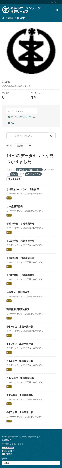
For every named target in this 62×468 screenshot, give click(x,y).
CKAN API (6, 440)
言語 (4, 458)
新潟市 (21, 18)
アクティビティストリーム (22, 117)
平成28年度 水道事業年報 (20, 240)
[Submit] (52, 135)
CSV (9, 198)
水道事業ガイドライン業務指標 (22, 189)
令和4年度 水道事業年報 (19, 395)
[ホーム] (3, 18)
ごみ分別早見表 (14, 206)
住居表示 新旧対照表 (18, 292)
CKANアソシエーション (13, 443)
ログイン (54, 2)
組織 (10, 18)
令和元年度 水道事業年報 (20, 377)
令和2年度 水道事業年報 (19, 360)
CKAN (7, 454)
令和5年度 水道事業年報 (19, 412)
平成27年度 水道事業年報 (20, 275)
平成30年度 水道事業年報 (20, 257)
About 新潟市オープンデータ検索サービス (21, 436)
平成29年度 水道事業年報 (20, 223)
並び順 (9, 145)
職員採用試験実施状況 (18, 309)
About (13, 122)
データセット (17, 111)
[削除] (40, 170)
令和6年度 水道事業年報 (19, 326)
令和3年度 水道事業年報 (19, 343)
